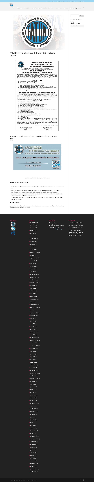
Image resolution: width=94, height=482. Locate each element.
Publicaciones (59, 8)
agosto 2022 (33, 260)
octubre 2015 (33, 444)
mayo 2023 (32, 244)
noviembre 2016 (34, 439)
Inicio (13, 8)
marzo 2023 (33, 249)
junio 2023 (32, 241)
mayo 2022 (32, 269)
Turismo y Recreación (60, 1)
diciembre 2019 (33, 337)
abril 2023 (32, 247)
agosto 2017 (33, 414)
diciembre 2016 (33, 436)
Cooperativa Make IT (32, 480)
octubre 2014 (33, 471)
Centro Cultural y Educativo (75, 8)
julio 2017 (32, 417)
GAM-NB (18, 480)
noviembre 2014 (34, 469)
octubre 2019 (33, 343)
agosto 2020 (33, 315)
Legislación (44, 8)
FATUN (11, 57)
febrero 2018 (33, 397)
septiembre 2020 (34, 312)
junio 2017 (32, 419)
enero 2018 (33, 400)
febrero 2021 (33, 299)
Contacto (65, 8)
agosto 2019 (33, 348)
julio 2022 (32, 263)
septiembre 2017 (34, 411)
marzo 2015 (33, 461)
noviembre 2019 (34, 340)
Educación (50, 8)
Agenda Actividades (80, 1)
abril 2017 (32, 425)
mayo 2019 (32, 356)
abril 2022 (32, 271)
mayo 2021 (32, 291)
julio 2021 (32, 288)
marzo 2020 (33, 329)
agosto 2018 (33, 381)
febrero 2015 (33, 463)
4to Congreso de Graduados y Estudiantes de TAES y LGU (33, 136)
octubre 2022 (33, 255)
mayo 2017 (32, 422)
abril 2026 (32, 233)
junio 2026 (32, 227)
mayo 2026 (32, 230)
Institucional (19, 8)
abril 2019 (32, 359)
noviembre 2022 (34, 252)
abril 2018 (32, 392)
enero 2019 (33, 367)
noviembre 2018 (34, 373)
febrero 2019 (33, 365)
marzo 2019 (33, 362)
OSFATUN (53, 1)
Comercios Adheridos (71, 1)
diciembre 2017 (33, 403)
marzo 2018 (33, 395)
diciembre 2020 (33, 304)
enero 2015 (33, 466)
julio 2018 (32, 384)
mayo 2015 (32, 455)
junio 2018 (32, 386)
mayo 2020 (32, 323)
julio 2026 (32, 225)
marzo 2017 (33, 428)
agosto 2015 (33, 447)
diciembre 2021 (33, 274)
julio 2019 (32, 351)
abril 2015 (32, 458)
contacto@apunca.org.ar (57, 229)
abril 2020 (32, 326)
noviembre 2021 (34, 277)
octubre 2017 (33, 408)
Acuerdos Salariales (35, 8)
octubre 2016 (33, 441)
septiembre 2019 (34, 345)
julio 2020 (32, 318)
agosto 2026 (33, 222)
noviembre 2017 (34, 406)
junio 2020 (32, 321)
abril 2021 (32, 293)
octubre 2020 (33, 310)
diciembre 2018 (33, 370)
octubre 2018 (33, 376)
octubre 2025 (33, 238)
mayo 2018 (32, 389)
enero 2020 (33, 334)
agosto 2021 (33, 285)
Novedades (26, 8)
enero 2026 (33, 236)
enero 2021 (33, 302)
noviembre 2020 (34, 307)
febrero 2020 (33, 332)
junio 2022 (32, 266)
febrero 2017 (33, 430)
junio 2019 (32, 354)
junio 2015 (32, 452)
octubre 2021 (33, 280)
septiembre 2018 (34, 378)
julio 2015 (32, 450)
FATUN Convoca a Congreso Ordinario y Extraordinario (32, 53)
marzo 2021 (33, 296)
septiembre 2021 (34, 282)
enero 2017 (33, 433)
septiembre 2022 (34, 258)
